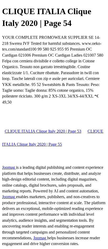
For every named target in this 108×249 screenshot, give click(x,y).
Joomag (9, 167)
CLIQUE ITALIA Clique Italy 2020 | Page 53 (43, 131)
